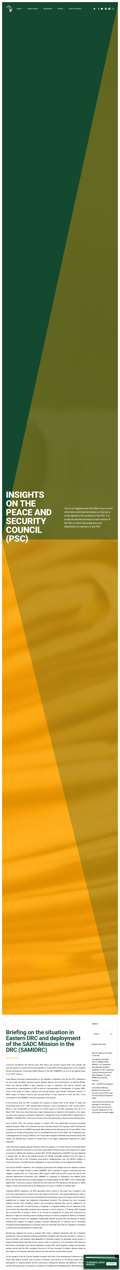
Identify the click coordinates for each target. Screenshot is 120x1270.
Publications (32, 9)
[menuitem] (20, 8)
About (19, 9)
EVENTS (60, 9)
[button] (94, 8)
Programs (47, 9)
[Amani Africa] (9, 8)
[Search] (103, 1034)
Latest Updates (75, 9)
